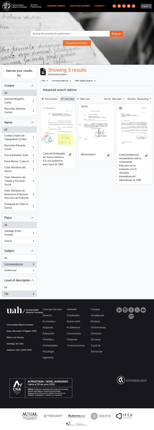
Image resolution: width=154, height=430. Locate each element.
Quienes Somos (56, 6)
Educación (48, 333)
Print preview (50, 99)
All (5, 92)
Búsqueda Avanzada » (77, 43)
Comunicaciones (76, 345)
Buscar (116, 33)
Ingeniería (48, 357)
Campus (95, 309)
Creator (9, 85)
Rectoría (95, 321)
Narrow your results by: (19, 73)
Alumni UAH (73, 321)
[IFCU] (124, 416)
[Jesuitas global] (101, 416)
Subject (9, 250)
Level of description (17, 280)
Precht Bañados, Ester (19, 156)
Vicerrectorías (98, 327)
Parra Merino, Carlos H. (19, 162)
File (19, 294)
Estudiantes (73, 315)
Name (8, 122)
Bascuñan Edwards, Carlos (19, 147)
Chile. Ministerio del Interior (19, 169)
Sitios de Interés (80, 6)
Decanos (95, 339)
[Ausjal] (29, 416)
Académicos (73, 327)
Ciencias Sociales (52, 309)
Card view (69, 99)
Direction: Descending (138, 99)
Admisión (72, 309)
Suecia (19, 242)
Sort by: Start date (113, 99)
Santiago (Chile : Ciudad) (19, 233)
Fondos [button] (99, 6)
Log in (145, 6)
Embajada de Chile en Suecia (19, 206)
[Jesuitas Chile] (76, 416)
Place (8, 217)
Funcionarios (74, 333)
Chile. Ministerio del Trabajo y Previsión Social (19, 181)
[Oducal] (77, 423)
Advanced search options (60, 89)
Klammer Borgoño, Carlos (19, 101)
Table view (84, 99)
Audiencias (19, 271)
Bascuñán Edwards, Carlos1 (19, 110)
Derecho (47, 315)
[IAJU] (52, 416)
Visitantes (72, 339)
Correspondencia (19, 265)
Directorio (96, 333)
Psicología (48, 351)
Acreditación (97, 315)
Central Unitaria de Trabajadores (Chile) (19, 137)
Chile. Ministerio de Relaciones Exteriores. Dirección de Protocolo (19, 194)
